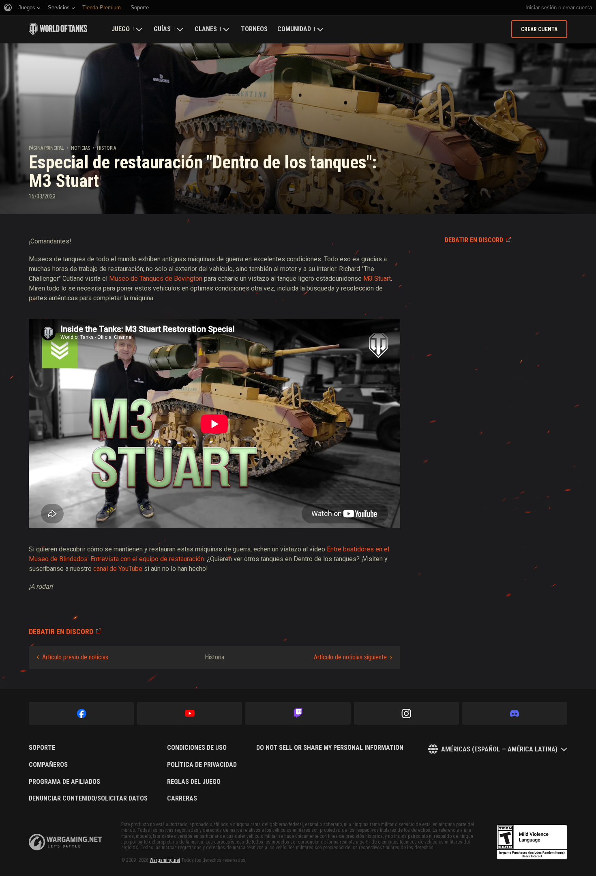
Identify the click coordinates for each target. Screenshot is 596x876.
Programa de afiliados (64, 782)
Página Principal (46, 148)
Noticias (80, 148)
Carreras (182, 798)
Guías (162, 29)
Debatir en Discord (474, 240)
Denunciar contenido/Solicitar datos (88, 798)
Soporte (42, 747)
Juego (120, 29)
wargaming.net (65, 842)
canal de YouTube (117, 569)
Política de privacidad (202, 764)
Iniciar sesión (541, 7)
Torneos (254, 29)
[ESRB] (532, 842)
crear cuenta (577, 7)
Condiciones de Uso (197, 747)
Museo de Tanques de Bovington (155, 278)
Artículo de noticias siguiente (350, 657)
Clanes (206, 29)
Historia (106, 148)
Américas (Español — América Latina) (499, 749)
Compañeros (48, 764)
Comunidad (294, 29)
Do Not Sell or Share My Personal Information (329, 747)
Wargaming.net (165, 860)
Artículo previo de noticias (75, 657)
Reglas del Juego (194, 782)
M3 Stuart (377, 278)
